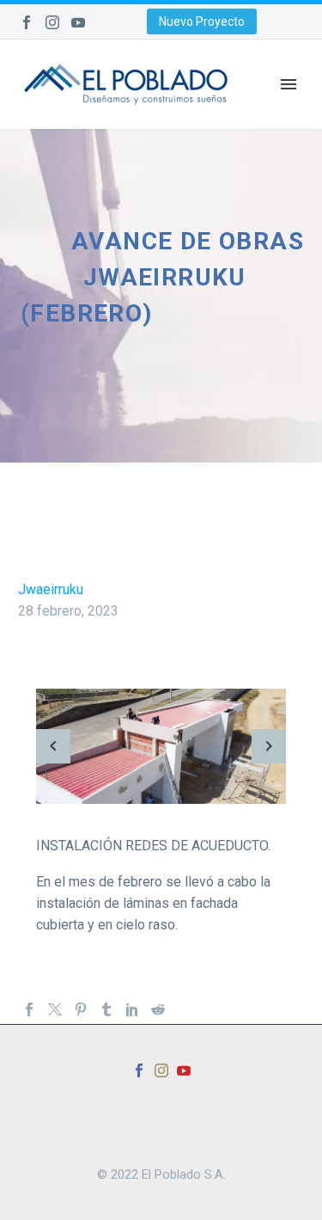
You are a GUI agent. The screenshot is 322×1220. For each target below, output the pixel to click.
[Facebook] (26, 22)
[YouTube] (78, 22)
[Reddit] (158, 1009)
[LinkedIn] (132, 1009)
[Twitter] (55, 1009)
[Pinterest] (81, 1009)
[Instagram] (52, 22)
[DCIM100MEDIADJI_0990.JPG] (161, 746)
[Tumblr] (106, 1009)
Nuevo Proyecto (202, 21)
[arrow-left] (53, 746)
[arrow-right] (269, 746)
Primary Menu (288, 84)
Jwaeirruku (50, 589)
